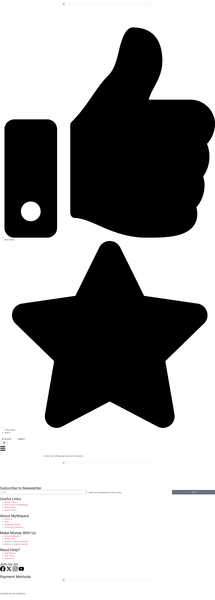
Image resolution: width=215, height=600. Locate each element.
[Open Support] (26, 439)
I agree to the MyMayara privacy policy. (105, 492)
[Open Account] (13, 439)
